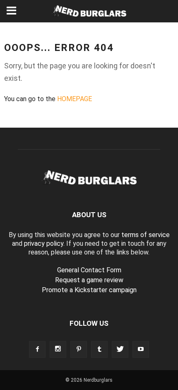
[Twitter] (120, 349)
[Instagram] (58, 349)
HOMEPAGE (74, 99)
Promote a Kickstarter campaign (89, 290)
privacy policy (43, 243)
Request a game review (89, 280)
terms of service (145, 235)
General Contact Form (89, 270)
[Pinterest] (78, 349)
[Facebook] (37, 349)
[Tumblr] (99, 349)
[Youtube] (140, 349)
